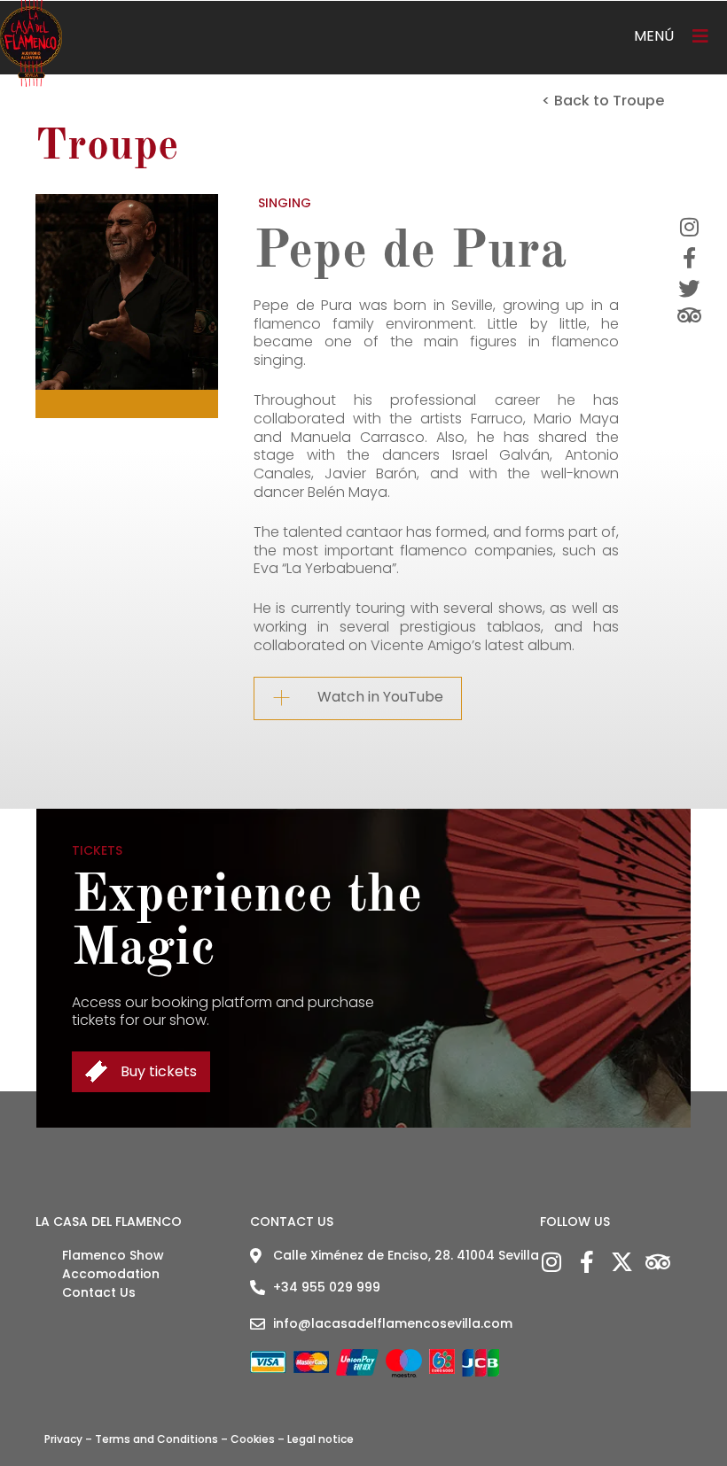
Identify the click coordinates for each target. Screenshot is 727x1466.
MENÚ (654, 36)
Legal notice (320, 1439)
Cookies (253, 1439)
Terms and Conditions (156, 1439)
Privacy (63, 1439)
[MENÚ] (700, 36)
